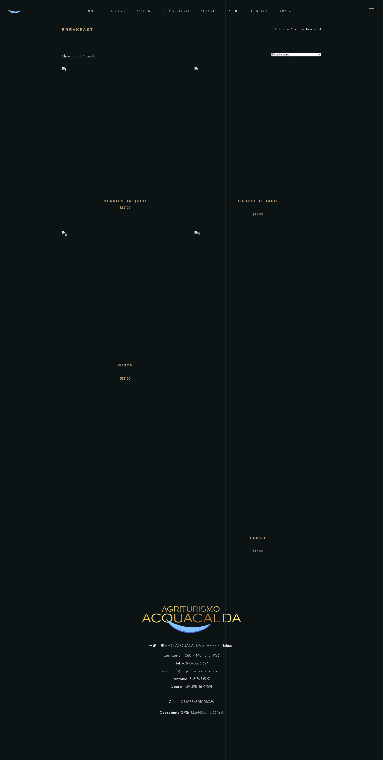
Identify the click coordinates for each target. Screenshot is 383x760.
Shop (295, 29)
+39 (185, 663)
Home (279, 29)
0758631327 (198, 663)
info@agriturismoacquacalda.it (198, 671)
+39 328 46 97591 (198, 687)
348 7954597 (199, 679)
